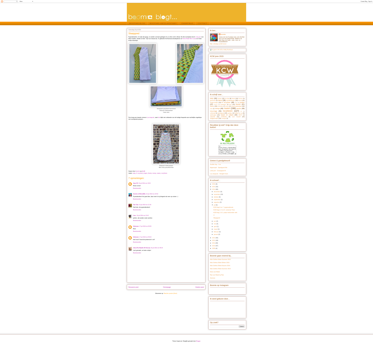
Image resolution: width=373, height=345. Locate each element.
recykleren (164, 173)
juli (215, 205)
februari (216, 231)
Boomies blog (137, 23)
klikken (212, 106)
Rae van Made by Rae (217, 275)
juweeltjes (223, 104)
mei (215, 224)
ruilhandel (212, 113)
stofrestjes (213, 115)
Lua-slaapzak (150, 117)
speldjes (229, 113)
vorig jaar (198, 37)
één (159, 117)
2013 (214, 238)
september (217, 199)
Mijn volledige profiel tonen (218, 44)
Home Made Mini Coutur (189, 38)
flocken (241, 98)
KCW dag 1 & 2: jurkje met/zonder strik (225, 212)
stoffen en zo (238, 113)
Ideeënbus (187, 23)
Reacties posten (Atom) (170, 293)
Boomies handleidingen (163, 23)
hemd (240, 100)
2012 (214, 240)
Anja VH (135, 183)
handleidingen (230, 100)
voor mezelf (236, 116)
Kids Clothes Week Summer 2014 (220, 268)
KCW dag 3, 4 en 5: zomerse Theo (224, 210)
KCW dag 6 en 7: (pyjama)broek (223, 207)
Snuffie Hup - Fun (215, 164)
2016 (214, 184)
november (217, 194)
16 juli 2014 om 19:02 (145, 183)
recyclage (213, 111)
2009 (214, 248)
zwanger (223, 118)
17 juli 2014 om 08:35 (145, 226)
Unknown (136, 226)
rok (241, 111)
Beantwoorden (137, 188)
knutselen (220, 106)
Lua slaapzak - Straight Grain (219, 173)
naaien (159, 173)
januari (216, 234)
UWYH (240, 115)
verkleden (224, 116)
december (217, 191)
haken (220, 100)
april (215, 226)
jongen (145, 173)
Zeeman (212, 278)
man (211, 108)
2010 (214, 245)
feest (233, 98)
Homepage (167, 287)
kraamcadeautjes (236, 106)
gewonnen (213, 100)
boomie (223, 34)
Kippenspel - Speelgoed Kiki (218, 167)
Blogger (198, 341)
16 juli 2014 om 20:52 (152, 194)
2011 (213, 243)
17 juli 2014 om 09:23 (145, 237)
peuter (239, 108)
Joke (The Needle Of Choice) (141, 248)
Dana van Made (215, 272)
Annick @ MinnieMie (139, 194)
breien (220, 98)
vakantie (212, 116)
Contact (202, 23)
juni (215, 221)
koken (227, 106)
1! (214, 215)
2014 (214, 189)
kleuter (150, 173)
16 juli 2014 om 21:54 (145, 204)
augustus (217, 202)
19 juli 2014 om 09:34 (157, 248)
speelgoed (221, 113)
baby (134, 173)
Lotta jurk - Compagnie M (218, 170)
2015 (214, 186)
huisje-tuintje (214, 102)
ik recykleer (139, 173)
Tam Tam (136, 204)
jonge (236, 102)
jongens (216, 104)
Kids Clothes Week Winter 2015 (219, 262)
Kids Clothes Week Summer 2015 (220, 259)
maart (216, 229)
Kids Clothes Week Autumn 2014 (220, 265)
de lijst (227, 98)
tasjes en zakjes (227, 115)
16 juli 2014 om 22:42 (143, 215)
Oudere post (199, 287)
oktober (216, 197)
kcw (230, 104)
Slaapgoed (216, 218)
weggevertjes (214, 118)
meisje (154, 173)
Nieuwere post (133, 287)
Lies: (134, 215)
